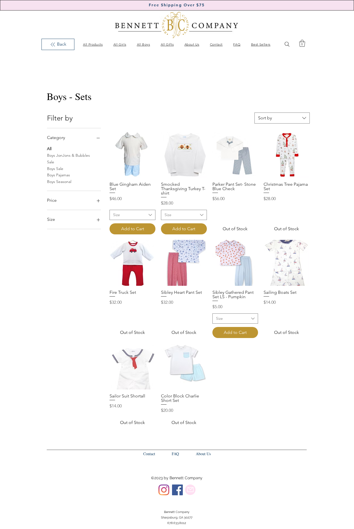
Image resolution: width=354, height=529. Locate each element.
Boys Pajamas (58, 174)
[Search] (287, 44)
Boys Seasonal (59, 181)
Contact (149, 453)
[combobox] (282, 118)
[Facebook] (177, 490)
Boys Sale (55, 168)
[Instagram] (163, 490)
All (49, 148)
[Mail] (190, 490)
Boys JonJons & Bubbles (68, 155)
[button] (302, 43)
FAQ (175, 453)
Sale (50, 161)
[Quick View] (132, 155)
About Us (203, 453)
